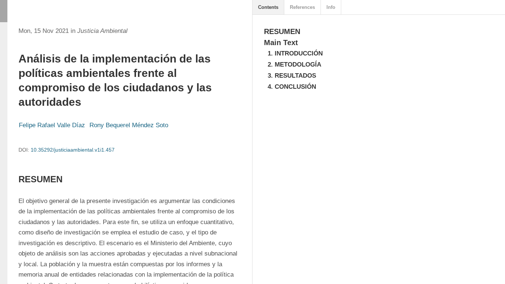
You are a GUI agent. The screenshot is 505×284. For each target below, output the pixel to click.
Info (330, 7)
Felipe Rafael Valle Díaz (52, 125)
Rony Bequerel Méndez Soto (128, 125)
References (302, 7)
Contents (268, 7)
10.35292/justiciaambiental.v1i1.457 (73, 150)
